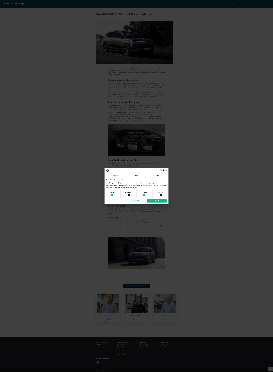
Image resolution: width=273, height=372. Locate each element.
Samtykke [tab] (115, 175)
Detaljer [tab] (136, 175)
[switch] (128, 195)
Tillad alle (156, 200)
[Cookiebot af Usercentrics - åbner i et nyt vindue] (160, 171)
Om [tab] (158, 175)
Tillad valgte (136, 200)
